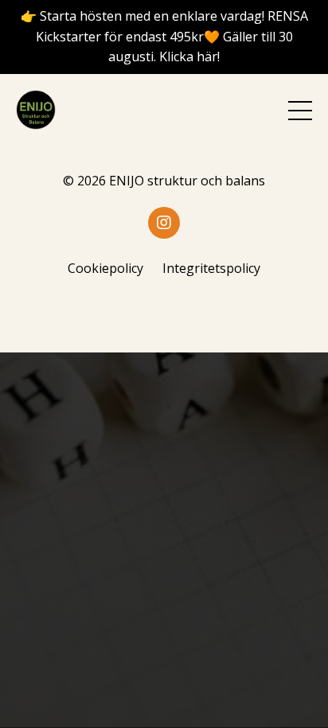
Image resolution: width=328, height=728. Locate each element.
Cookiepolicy (105, 268)
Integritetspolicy (211, 268)
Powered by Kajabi (164, 311)
